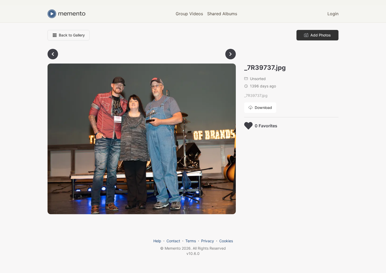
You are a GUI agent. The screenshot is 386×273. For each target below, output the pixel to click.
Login (332, 13)
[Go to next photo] (230, 54)
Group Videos (189, 13)
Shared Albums (222, 13)
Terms (190, 241)
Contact (173, 241)
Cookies (226, 241)
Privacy (207, 241)
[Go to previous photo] (53, 54)
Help (157, 241)
